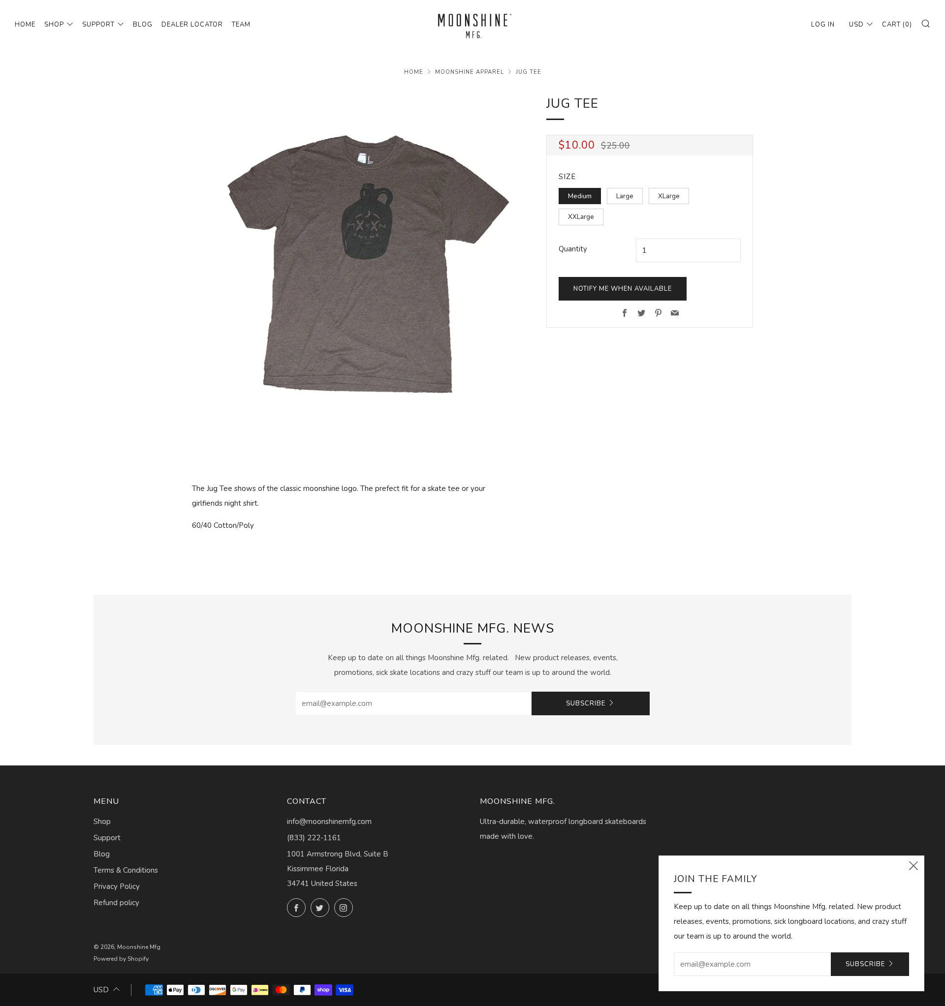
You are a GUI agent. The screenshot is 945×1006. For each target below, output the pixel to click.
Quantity (573, 249)
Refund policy (116, 903)
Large (624, 196)
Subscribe (585, 703)
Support (98, 24)
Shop (54, 24)
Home (25, 24)
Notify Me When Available (622, 288)
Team (241, 24)
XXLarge (581, 216)
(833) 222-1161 (314, 838)
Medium (580, 196)
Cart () (897, 24)
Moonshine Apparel (469, 72)
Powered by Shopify (121, 959)
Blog (143, 24)
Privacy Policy (117, 886)
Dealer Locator (192, 24)
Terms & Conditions (126, 870)
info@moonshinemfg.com (329, 821)
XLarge (669, 196)
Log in (823, 24)
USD (856, 24)
